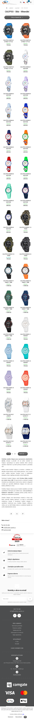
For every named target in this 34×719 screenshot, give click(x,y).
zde (23, 714)
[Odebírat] (30, 599)
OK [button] (25, 717)
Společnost (17, 639)
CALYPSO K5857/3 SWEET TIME (25, 281)
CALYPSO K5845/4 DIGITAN (8, 174)
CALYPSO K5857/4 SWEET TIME (8, 308)
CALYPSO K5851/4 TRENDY (25, 361)
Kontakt (17, 644)
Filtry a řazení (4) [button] (16, 17)
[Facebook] (15, 615)
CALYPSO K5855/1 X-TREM (25, 228)
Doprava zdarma (13, 573)
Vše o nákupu (17, 623)
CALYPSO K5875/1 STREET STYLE (8, 41)
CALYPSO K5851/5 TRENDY (8, 388)
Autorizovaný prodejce (14, 551)
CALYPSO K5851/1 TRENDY (25, 335)
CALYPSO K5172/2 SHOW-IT (25, 442)
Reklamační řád (17, 630)
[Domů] (5, 2)
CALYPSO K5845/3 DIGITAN (25, 147)
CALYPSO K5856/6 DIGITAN (8, 228)
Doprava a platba (17, 628)
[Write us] (17, 672)
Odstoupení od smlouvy (17, 632)
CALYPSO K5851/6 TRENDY (25, 388)
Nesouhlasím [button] (19, 717)
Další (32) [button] (21, 454)
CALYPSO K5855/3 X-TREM (8, 254)
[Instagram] (19, 615)
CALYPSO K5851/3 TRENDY (8, 361)
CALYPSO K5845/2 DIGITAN (8, 147)
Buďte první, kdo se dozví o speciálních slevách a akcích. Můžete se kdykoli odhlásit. (17, 593)
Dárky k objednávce (13, 559)
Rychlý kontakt (7, 530)
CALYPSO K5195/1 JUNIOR (8, 415)
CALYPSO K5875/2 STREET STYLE (25, 41)
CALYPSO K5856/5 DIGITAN (25, 201)
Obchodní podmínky (17, 625)
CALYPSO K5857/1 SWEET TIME (8, 281)
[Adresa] (17, 658)
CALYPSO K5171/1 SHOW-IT (25, 415)
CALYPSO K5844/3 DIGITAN (8, 94)
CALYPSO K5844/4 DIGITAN (25, 94)
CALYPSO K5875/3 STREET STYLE (8, 67)
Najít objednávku (17, 635)
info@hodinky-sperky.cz (9, 527)
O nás (17, 641)
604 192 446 (6, 525)
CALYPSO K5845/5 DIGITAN (25, 174)
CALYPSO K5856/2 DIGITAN (8, 201)
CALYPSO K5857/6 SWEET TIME (8, 335)
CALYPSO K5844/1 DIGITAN (25, 67)
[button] (11, 513)
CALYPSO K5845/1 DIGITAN (25, 121)
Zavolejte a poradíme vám (15, 566)
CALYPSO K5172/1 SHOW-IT (8, 442)
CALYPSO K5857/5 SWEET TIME (25, 308)
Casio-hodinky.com (17, 648)
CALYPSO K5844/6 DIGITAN (8, 121)
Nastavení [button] (10, 717)
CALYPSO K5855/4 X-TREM (25, 254)
